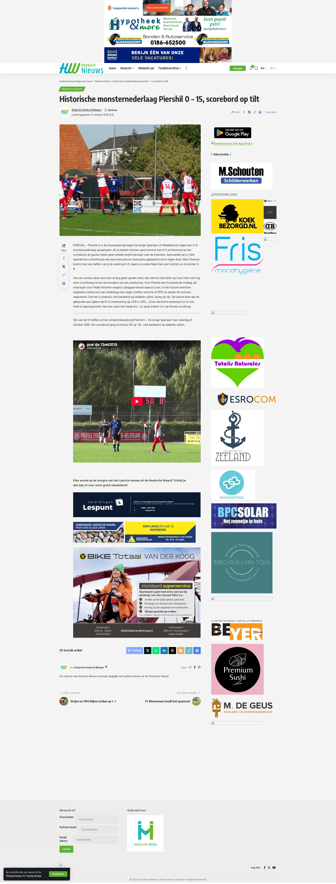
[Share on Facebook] (243, 112)
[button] (58, 874)
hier (82, 485)
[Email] (180, 650)
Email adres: (63, 839)
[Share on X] (249, 112)
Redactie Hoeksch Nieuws (86, 109)
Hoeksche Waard (72, 89)
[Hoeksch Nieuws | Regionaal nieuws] (81, 68)
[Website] (190, 667)
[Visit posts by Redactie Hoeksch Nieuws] (63, 667)
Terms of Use (34, 875)
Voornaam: (66, 817)
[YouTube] (274, 867)
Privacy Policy (14, 875)
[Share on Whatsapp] (156, 650)
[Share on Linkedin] (164, 650)
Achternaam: (68, 827)
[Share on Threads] (172, 650)
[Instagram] (199, 667)
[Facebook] (195, 667)
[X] (269, 867)
